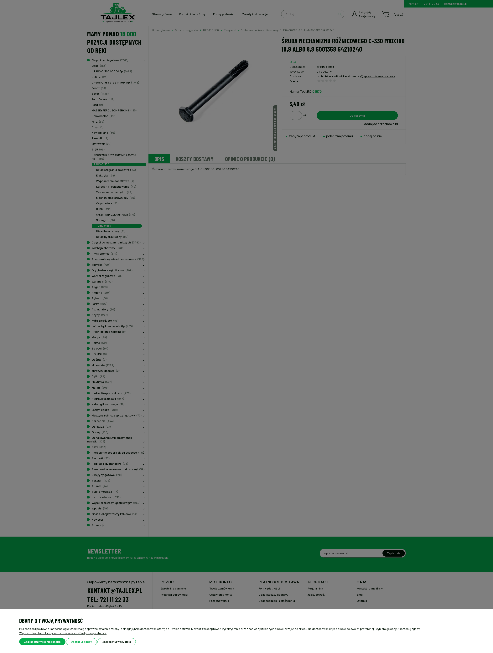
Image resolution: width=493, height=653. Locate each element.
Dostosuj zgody (81, 642)
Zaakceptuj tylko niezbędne (42, 642)
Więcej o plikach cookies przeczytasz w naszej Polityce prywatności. (62, 633)
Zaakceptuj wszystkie (116, 642)
